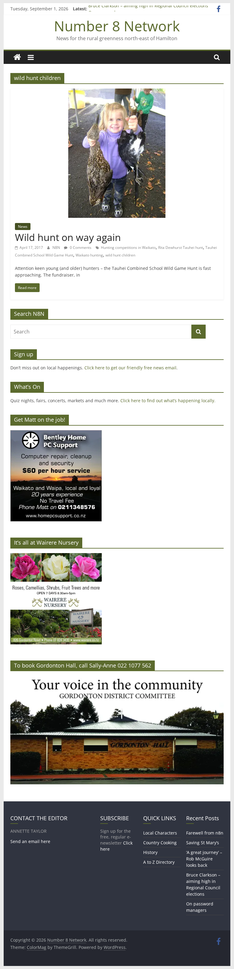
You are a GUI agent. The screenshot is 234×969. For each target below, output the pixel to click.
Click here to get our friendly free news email (130, 368)
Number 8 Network (117, 25)
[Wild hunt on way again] (116, 92)
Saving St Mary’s (202, 842)
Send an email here (30, 841)
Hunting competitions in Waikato (128, 247)
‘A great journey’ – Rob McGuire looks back (204, 858)
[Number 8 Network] (17, 57)
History (150, 852)
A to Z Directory (159, 862)
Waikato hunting (89, 255)
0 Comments (80, 247)
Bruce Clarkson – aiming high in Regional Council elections (148, 9)
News (22, 226)
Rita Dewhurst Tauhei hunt (180, 247)
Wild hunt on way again (68, 237)
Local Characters (160, 833)
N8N (56, 247)
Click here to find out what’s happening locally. (167, 400)
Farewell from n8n (204, 833)
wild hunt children (120, 255)
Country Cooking (160, 842)
